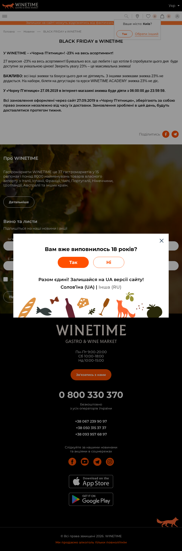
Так (73, 262)
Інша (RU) (110, 287)
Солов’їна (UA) (78, 287)
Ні (108, 262)
